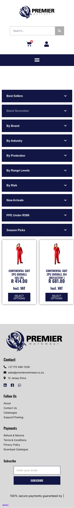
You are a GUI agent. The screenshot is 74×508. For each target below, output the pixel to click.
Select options (19, 297)
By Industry (14, 140)
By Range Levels (18, 170)
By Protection (15, 155)
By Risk (11, 185)
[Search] (59, 31)
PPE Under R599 (17, 215)
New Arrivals (15, 200)
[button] (37, 60)
